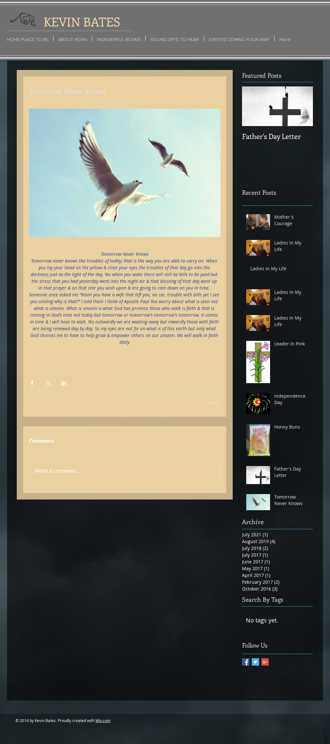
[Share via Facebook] (32, 383)
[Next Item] (303, 106)
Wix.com (103, 720)
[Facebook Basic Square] (245, 662)
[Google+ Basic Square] (265, 662)
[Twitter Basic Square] (255, 662)
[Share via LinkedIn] (64, 383)
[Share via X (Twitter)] (48, 383)
